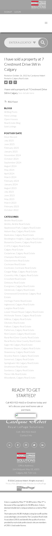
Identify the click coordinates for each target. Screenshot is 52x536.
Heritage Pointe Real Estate (18, 300)
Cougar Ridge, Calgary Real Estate (20, 271)
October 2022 (11, 210)
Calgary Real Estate (20, 78)
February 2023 (11, 206)
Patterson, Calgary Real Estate (19, 330)
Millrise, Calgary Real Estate (17, 319)
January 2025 (11, 151)
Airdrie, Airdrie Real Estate (17, 224)
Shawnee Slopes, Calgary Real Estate (22, 348)
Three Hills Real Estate (15, 374)
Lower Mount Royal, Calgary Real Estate (24, 311)
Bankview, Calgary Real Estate (19, 235)
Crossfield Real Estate (15, 278)
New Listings (10, 115)
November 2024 (12, 155)
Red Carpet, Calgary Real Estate (20, 333)
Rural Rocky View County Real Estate (22, 341)
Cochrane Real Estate (15, 264)
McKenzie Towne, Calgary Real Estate (22, 315)
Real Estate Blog (12, 122)
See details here (26, 93)
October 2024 (11, 158)
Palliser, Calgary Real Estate (17, 326)
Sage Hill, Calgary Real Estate (18, 344)
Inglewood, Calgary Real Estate (19, 304)
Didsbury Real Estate (14, 282)
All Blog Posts (10, 111)
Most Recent (10, 137)
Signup (8, 12)
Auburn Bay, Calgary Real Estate (20, 231)
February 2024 (11, 180)
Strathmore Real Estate (16, 366)
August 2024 (10, 166)
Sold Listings (10, 126)
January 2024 (11, 184)
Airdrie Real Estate (13, 220)
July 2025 (9, 140)
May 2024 (9, 169)
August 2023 (10, 188)
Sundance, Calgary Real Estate (19, 370)
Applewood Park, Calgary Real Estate (22, 227)
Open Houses (11, 119)
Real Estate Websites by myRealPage (32, 483)
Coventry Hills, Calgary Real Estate (21, 275)
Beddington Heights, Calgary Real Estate (24, 238)
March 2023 (10, 202)
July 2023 (9, 191)
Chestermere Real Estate (16, 260)
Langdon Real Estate (14, 308)
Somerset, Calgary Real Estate (19, 359)
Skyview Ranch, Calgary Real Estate (21, 355)
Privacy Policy (11, 483)
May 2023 (9, 199)
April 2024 (9, 173)
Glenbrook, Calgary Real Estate (19, 289)
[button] (9, 445)
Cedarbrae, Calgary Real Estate (19, 253)
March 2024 (10, 177)
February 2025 (11, 147)
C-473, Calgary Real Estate (17, 246)
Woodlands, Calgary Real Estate (20, 377)
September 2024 (12, 162)
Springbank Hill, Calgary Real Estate (21, 363)
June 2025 (9, 144)
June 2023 (9, 195)
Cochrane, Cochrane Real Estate (20, 267)
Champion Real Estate (15, 257)
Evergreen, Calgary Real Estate (19, 286)
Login (17, 12)
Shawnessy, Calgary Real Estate (19, 352)
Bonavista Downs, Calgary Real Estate (23, 242)
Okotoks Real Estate (14, 322)
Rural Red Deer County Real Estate (21, 337)
